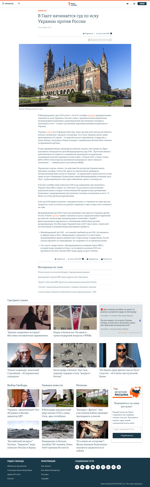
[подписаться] (119, 467)
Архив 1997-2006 (13, 475)
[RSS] (108, 467)
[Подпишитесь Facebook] (82, 467)
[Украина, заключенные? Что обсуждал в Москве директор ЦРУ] (23, 398)
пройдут (91, 116)
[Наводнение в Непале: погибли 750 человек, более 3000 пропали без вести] (58, 430)
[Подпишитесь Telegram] (98, 467)
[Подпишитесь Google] (77, 467)
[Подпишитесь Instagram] (103, 467)
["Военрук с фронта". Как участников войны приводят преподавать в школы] (92, 398)
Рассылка (45, 475)
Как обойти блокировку (50, 470)
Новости (42, 11)
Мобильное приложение (17, 466)
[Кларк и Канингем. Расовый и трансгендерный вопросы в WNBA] (75, 317)
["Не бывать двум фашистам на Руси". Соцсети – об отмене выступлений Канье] (121, 355)
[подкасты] (134, 3)
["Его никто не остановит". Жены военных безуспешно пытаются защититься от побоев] (92, 430)
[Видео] (127, 3)
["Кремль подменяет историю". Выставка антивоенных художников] (29, 317)
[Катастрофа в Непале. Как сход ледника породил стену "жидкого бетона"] (75, 355)
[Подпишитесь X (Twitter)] (87, 467)
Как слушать (46, 466)
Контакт (10, 479)
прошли (56, 216)
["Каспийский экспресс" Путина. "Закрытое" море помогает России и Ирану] (23, 430)
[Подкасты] (113, 467)
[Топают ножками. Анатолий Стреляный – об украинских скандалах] (29, 355)
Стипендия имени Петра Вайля (19, 470)
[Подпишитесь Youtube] (93, 467)
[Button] (88, 33)
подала (49, 132)
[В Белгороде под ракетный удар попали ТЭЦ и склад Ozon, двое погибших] (58, 398)
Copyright (45, 479)
